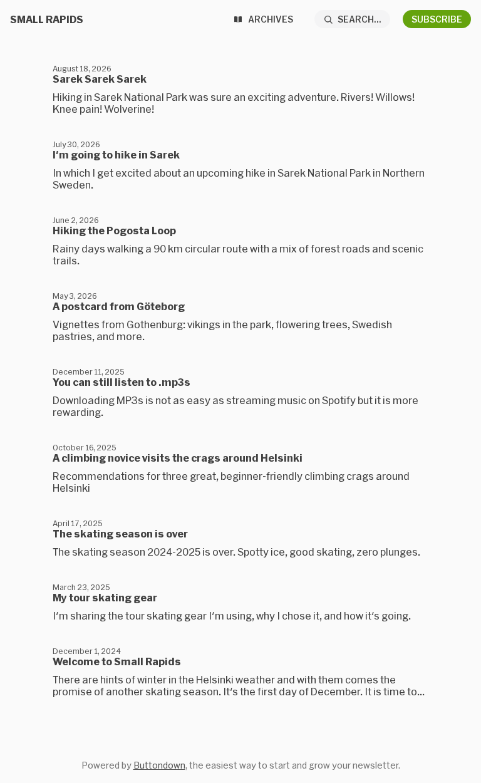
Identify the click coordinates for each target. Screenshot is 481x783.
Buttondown (159, 765)
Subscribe (436, 19)
